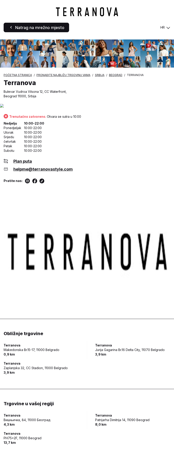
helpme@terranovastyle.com (43, 169)
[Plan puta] (87, 106)
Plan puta (22, 161)
